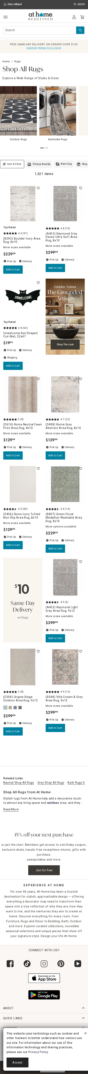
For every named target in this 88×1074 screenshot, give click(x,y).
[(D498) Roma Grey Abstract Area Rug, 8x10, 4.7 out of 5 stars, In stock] (65, 394)
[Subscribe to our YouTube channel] (77, 963)
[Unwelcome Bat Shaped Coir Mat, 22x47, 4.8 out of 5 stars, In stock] (22, 298)
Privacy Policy (38, 1052)
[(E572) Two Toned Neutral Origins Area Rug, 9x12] (10, 708)
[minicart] (82, 17)
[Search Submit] (80, 30)
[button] (41, 16)
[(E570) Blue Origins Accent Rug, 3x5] (15, 708)
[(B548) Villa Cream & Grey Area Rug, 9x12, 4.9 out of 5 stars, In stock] (65, 667)
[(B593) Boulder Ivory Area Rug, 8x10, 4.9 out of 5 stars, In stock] (22, 203)
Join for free (44, 870)
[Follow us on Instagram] (44, 963)
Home (6, 61)
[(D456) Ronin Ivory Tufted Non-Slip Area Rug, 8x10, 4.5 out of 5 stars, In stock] (22, 484)
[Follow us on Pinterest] (60, 963)
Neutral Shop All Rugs (18, 782)
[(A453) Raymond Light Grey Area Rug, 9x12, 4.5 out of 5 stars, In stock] (65, 577)
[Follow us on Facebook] (10, 963)
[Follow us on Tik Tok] (27, 963)
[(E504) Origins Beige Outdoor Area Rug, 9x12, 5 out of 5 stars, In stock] (22, 667)
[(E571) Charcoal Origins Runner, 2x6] (20, 708)
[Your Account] (74, 17)
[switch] (38, 188)
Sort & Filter (14, 164)
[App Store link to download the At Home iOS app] (44, 977)
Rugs (17, 61)
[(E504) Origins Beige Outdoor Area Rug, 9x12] (5, 708)
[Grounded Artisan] (65, 324)
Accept (17, 1062)
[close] (85, 1033)
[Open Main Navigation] (5, 17)
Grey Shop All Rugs (50, 782)
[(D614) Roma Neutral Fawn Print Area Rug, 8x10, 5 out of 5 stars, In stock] (22, 394)
